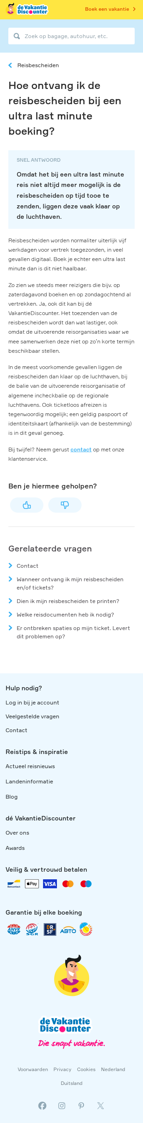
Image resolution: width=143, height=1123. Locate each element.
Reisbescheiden (38, 65)
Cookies (86, 1069)
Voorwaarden (33, 1069)
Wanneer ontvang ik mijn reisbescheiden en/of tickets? (70, 583)
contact (81, 449)
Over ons (17, 832)
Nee (65, 505)
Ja (26, 505)
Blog (12, 796)
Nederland (113, 1069)
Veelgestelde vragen (32, 716)
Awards (15, 847)
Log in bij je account (32, 702)
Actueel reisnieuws (30, 766)
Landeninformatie (29, 781)
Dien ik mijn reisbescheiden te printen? (68, 601)
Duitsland (72, 1083)
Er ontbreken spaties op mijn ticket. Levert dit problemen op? (73, 632)
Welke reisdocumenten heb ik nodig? (65, 614)
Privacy (62, 1069)
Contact (28, 565)
